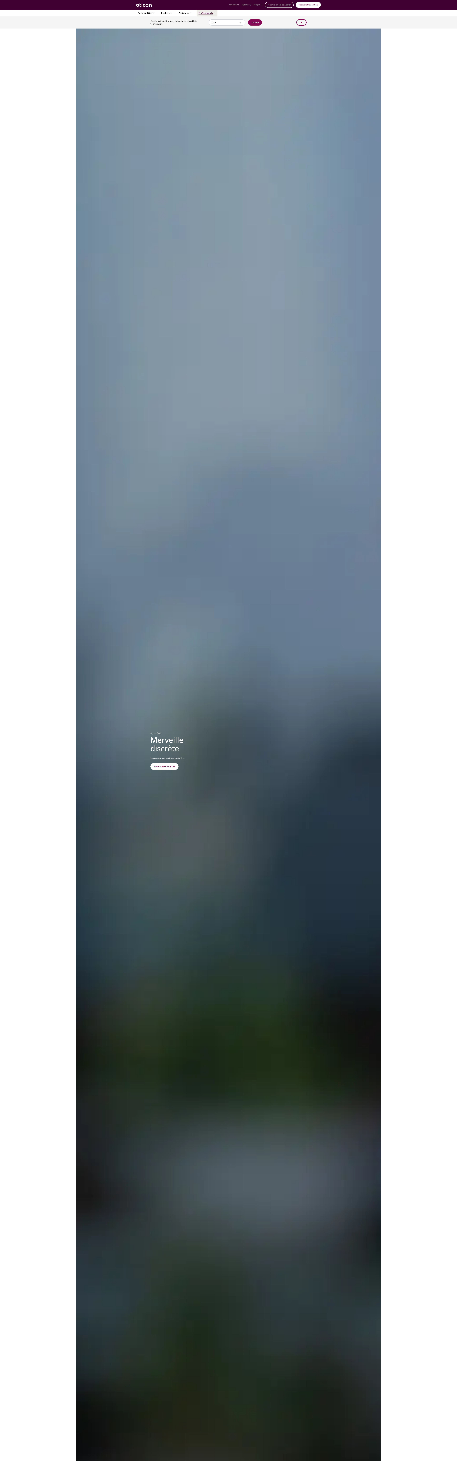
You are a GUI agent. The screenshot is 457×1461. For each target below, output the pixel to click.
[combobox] (225, 22)
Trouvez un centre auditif (279, 5)
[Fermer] (301, 22)
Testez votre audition (308, 5)
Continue (255, 22)
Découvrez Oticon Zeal (164, 766)
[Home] (144, 5)
